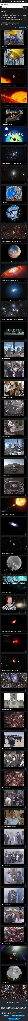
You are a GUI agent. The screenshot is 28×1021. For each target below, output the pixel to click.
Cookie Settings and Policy (14, 1018)
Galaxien (8, 19)
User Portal (19, 1)
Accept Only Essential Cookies (18, 1015)
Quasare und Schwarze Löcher (17, 21)
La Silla (21, 19)
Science (14, 1)
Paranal (3, 21)
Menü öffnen (5, 4)
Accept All (6, 1015)
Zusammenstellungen (15, 15)
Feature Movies (22, 17)
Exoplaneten (15, 17)
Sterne (16, 22)
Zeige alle (3, 13)
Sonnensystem (4, 22)
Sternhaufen (11, 22)
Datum (25, 27)
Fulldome (3, 19)
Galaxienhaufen (14, 19)
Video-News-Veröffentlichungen (8, 24)
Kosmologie (23, 15)
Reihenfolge (21, 27)
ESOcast (5, 17)
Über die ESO (9, 13)
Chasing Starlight (5, 15)
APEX (17, 13)
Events (9, 17)
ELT (1, 17)
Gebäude (7, 21)
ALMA (14, 13)
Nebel (25, 19)
